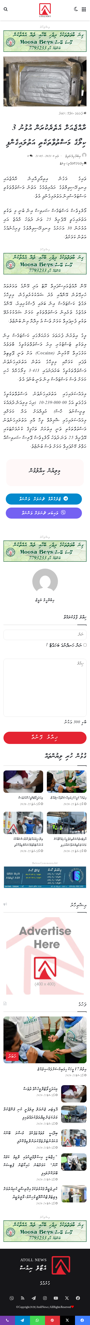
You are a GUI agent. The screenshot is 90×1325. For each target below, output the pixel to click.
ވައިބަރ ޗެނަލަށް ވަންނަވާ (40, 513)
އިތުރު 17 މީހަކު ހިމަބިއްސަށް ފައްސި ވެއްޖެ (69, 798)
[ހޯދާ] (5, 12)
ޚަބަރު (62, 114)
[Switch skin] (76, 12)
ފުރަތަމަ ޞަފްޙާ (75, 114)
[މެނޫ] (84, 12)
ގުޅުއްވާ (45, 1284)
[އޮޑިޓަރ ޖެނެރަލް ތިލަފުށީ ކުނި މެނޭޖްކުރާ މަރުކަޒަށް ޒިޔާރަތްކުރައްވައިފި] (67, 823)
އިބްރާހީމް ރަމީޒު (73, 156)
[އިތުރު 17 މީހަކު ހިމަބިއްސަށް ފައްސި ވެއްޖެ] (67, 781)
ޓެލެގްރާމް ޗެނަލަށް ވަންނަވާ (40, 499)
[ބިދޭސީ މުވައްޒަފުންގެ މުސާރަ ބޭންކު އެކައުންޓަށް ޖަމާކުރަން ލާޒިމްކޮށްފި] (23, 823)
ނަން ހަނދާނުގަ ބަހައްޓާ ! (64, 646)
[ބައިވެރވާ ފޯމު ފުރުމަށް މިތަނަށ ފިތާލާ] (45, 263)
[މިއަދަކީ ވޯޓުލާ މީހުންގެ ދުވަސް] (23, 781)
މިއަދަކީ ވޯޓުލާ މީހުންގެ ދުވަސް (30, 798)
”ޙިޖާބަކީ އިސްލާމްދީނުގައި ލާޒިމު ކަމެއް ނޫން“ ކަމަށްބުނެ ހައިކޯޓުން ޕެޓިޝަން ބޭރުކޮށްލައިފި (30, 1165)
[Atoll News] (45, 10)
